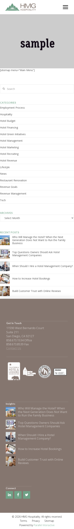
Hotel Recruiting (9, 154)
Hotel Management (11, 140)
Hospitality (6, 114)
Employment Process (12, 107)
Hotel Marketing (9, 147)
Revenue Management (13, 193)
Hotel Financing (9, 127)
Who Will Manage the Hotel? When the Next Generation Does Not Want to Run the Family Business (38, 240)
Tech (3, 200)
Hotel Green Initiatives (13, 134)
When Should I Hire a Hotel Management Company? (42, 266)
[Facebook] (18, 495)
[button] (65, 7)
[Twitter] (26, 495)
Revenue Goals (8, 187)
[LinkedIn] (9, 495)
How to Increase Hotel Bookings (31, 278)
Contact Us (13, 348)
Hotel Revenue (8, 160)
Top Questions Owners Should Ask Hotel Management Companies (36, 253)
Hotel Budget (7, 121)
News (3, 173)
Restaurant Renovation (13, 180)
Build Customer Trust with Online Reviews (36, 291)
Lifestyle (5, 167)
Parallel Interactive (44, 525)
